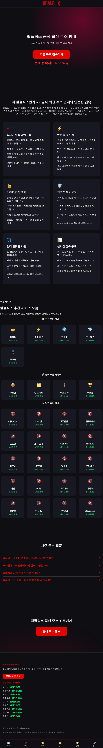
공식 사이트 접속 (13, 676)
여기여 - (11, 687)
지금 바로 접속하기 (51, 54)
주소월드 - (12, 698)
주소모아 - (12, 712)
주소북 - (11, 701)
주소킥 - (11, 694)
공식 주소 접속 (51, 631)
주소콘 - (11, 705)
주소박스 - (12, 709)
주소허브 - (12, 691)
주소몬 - (11, 716)
